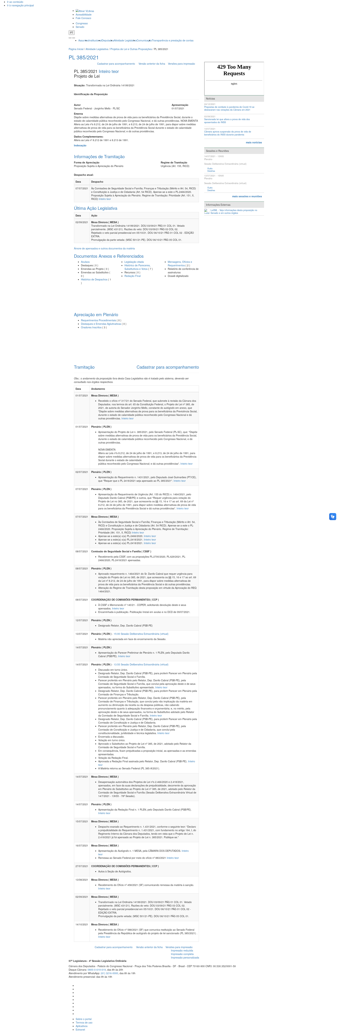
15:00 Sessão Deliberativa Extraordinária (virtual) (141, 633)
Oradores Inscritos (91, 327)
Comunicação (144, 40)
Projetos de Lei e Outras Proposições (131, 49)
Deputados (108, 40)
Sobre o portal (84, 1019)
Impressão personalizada (185, 957)
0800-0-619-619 (97, 969)
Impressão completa (182, 954)
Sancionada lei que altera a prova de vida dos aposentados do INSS (227, 121)
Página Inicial (76, 49)
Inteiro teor (109, 71)
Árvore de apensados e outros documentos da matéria (104, 248)
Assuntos (83, 40)
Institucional (95, 40)
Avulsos (85, 261)
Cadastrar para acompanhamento (116, 63)
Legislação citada (134, 261)
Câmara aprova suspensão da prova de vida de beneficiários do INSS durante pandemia (227, 133)
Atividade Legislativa (125, 40)
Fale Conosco (83, 18)
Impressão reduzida (182, 950)
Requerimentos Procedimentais (98, 320)
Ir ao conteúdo (15, 2)
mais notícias (254, 142)
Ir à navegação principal (20, 5)
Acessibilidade (84, 14)
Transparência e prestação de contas (172, 40)
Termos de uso (84, 1022)
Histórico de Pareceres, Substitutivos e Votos (137, 267)
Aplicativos (81, 1026)
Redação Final (132, 276)
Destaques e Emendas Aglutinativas (101, 323)
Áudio (209, 168)
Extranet (80, 1029)
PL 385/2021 (84, 57)
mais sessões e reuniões (247, 196)
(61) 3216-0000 (109, 973)
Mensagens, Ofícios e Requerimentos (180, 263)
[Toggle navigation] (70, 37)
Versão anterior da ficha (152, 63)
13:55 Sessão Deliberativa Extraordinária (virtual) (141, 664)
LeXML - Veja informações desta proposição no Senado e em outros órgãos (234, 212)
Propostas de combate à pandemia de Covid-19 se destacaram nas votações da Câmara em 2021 (229, 108)
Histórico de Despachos (94, 279)
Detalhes (211, 171)
